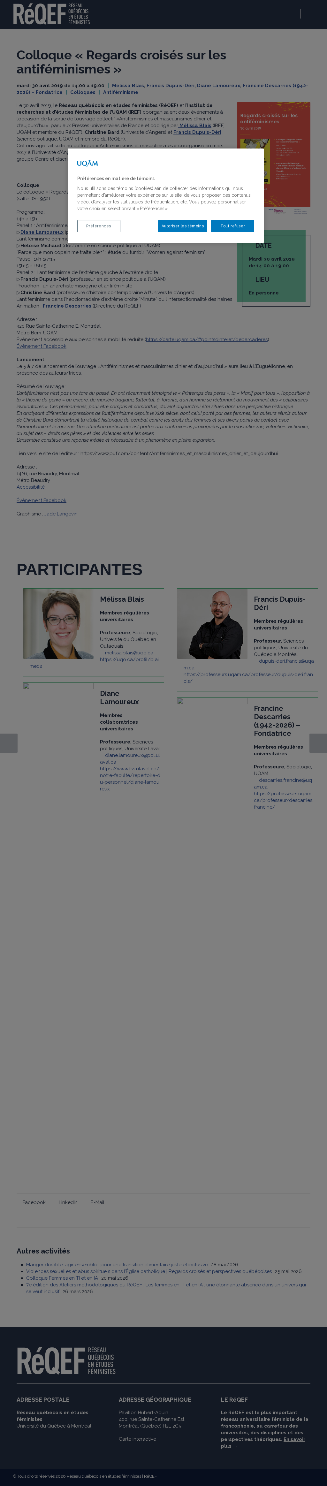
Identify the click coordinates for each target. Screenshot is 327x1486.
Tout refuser (232, 226)
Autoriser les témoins (183, 226)
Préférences (98, 226)
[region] (166, 196)
